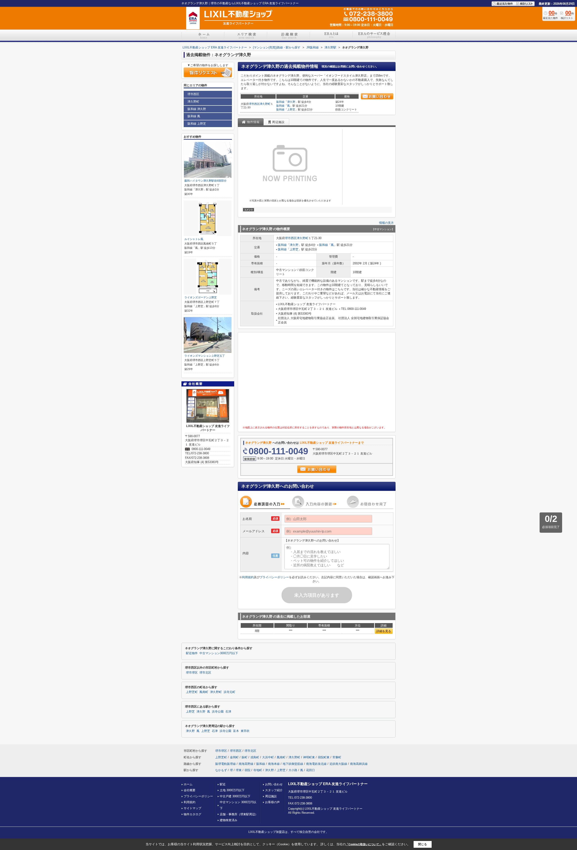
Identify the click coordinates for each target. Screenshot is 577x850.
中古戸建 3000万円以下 (235, 796)
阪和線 (280, 101)
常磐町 (336, 757)
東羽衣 (245, 731)
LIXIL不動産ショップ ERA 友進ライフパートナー (328, 784)
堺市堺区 (192, 672)
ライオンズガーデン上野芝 (200, 297)
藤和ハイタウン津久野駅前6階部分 (205, 180)
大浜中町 (268, 757)
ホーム (188, 784)
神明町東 (309, 757)
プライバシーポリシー (274, 577)
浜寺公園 (218, 711)
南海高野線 (246, 763)
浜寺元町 (229, 692)
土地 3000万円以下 (232, 790)
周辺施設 (271, 796)
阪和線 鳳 (194, 116)
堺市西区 (254, 103)
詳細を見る (383, 631)
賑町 (244, 757)
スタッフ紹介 (274, 790)
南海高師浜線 (359, 763)
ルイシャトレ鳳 (193, 239)
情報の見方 (386, 222)
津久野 (291, 101)
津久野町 (265, 103)
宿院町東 (324, 757)
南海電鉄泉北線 (316, 763)
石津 (228, 711)
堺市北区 (205, 672)
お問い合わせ (274, 784)
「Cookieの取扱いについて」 (364, 844)
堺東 (239, 770)
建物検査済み (228, 820)
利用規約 (248, 577)
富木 (236, 731)
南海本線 (274, 763)
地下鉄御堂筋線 (293, 763)
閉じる (422, 844)
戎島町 (254, 757)
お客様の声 (272, 802)
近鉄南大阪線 (338, 763)
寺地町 (257, 770)
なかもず (221, 770)
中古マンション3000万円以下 (218, 653)
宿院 (247, 770)
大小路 (292, 770)
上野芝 (291, 109)
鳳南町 (203, 692)
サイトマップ (192, 808)
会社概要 (189, 790)
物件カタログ (192, 814)
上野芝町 (192, 692)
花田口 (310, 770)
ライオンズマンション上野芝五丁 (204, 355)
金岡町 (234, 757)
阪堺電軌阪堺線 (225, 763)
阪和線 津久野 (197, 109)
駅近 (223, 784)
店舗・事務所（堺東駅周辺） (239, 814)
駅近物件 (192, 653)
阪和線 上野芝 (197, 123)
